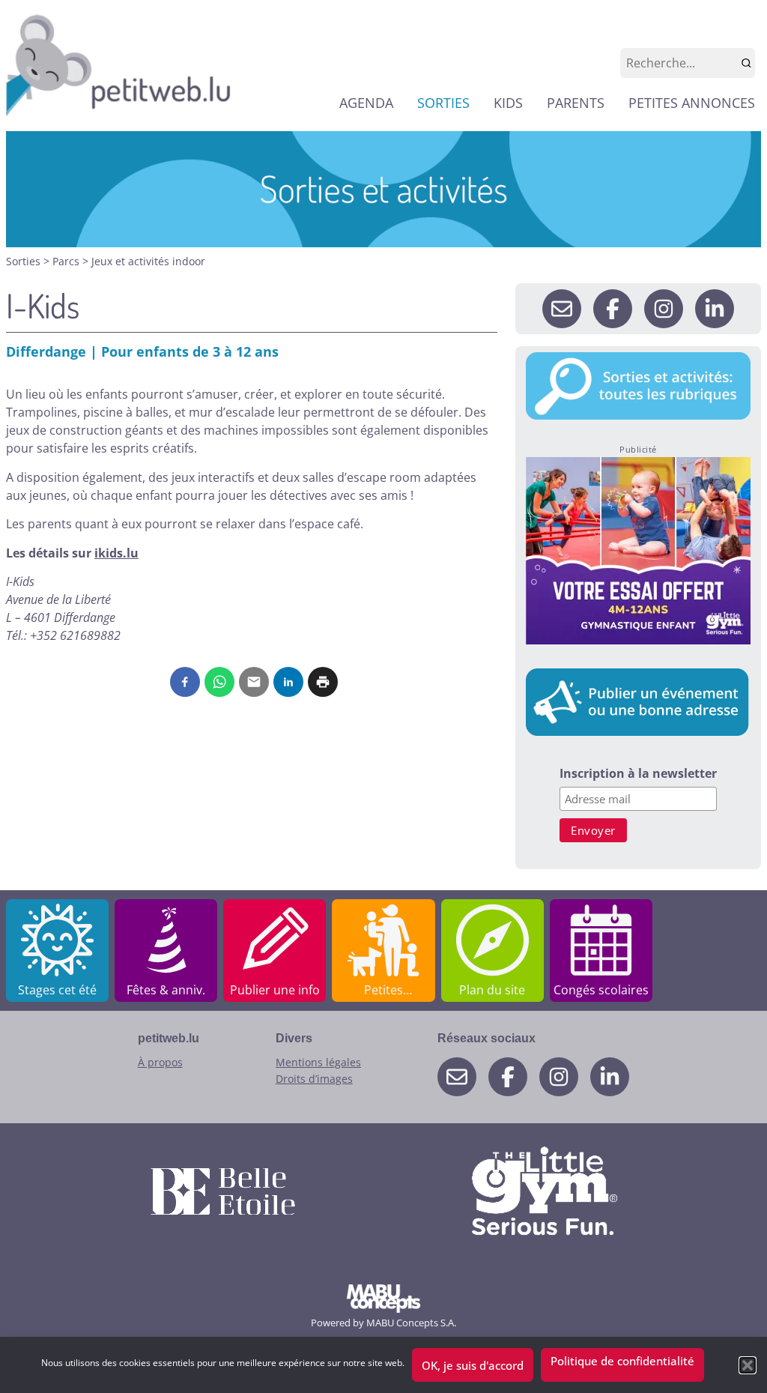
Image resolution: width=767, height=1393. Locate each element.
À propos (160, 1062)
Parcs (67, 261)
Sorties (24, 261)
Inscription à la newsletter (638, 774)
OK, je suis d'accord (473, 1365)
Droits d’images (314, 1079)
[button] (747, 1365)
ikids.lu (116, 553)
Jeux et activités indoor (148, 261)
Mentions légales (318, 1062)
